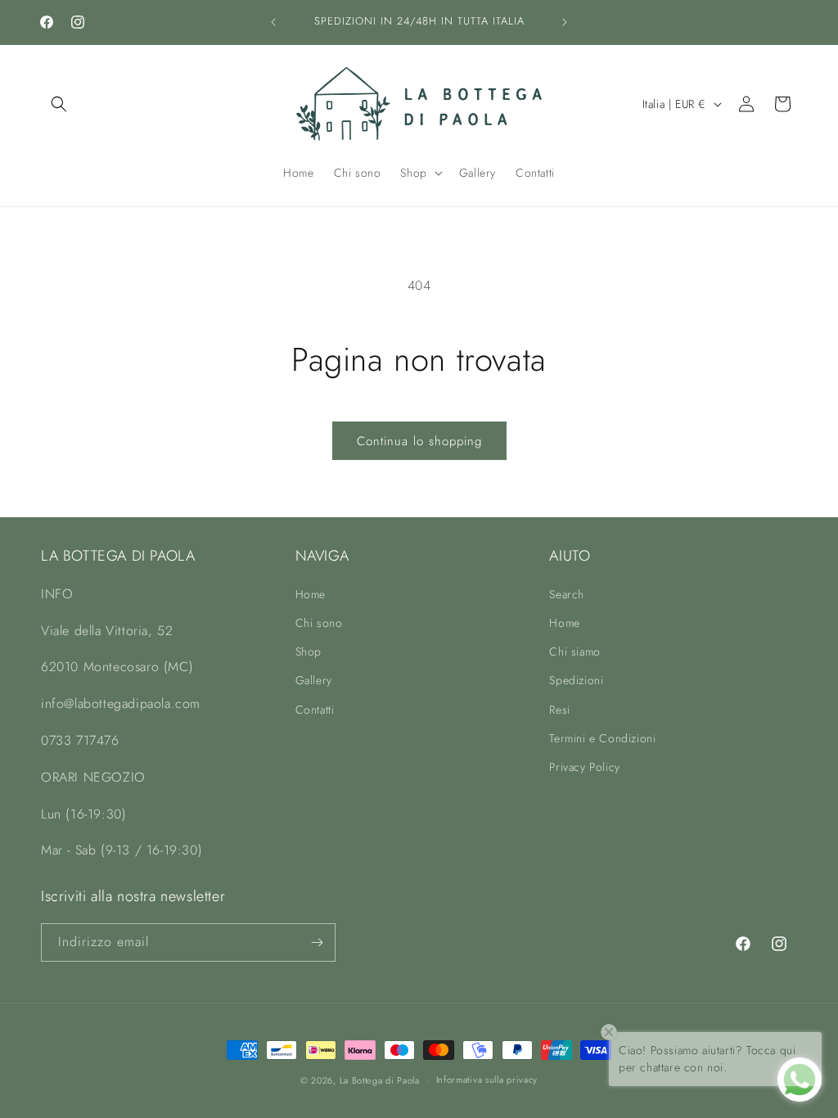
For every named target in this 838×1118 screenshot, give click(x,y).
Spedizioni (576, 680)
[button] (59, 104)
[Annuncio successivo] (565, 22)
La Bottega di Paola (380, 1080)
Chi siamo (574, 651)
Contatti (315, 709)
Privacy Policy (584, 767)
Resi (559, 709)
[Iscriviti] (317, 942)
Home (310, 594)
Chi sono (319, 623)
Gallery (313, 680)
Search (566, 594)
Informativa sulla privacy (487, 1079)
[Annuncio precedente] (273, 22)
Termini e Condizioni (602, 738)
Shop (308, 651)
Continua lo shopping (419, 441)
